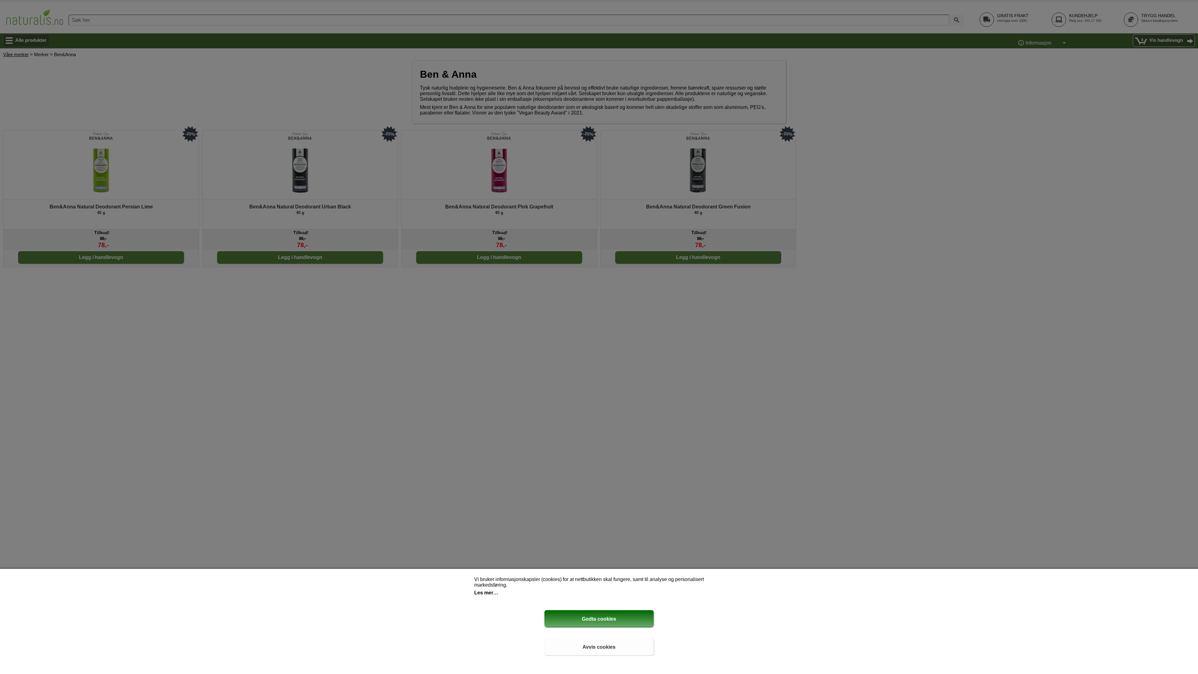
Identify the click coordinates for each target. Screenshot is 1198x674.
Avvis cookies (599, 647)
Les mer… (486, 592)
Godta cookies (599, 619)
